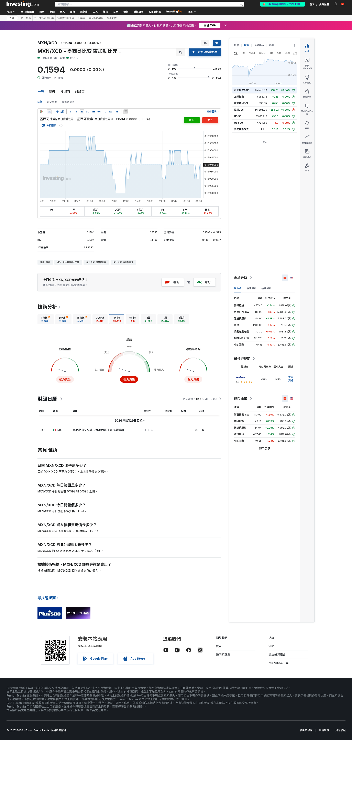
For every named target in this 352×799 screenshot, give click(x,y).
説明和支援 (223, 654)
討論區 (80, 92)
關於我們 (221, 637)
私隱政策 (324, 730)
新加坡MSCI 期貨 (243, 103)
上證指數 (239, 96)
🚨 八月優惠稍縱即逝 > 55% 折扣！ (282, 4)
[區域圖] (49, 111)
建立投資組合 (277, 654)
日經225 (239, 109)
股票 (271, 45)
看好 (208, 282)
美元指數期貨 (96, 18)
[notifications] (335, 4)
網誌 (271, 637)
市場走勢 (240, 278)
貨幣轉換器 (68, 101)
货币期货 (112, 18)
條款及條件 (306, 730)
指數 (246, 45)
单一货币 (26, 18)
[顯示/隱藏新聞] (125, 111)
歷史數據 (52, 101)
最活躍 (237, 288)
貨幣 (236, 45)
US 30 (237, 116)
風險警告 (340, 730)
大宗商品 (259, 45)
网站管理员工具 (278, 663)
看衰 (176, 282)
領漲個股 (251, 288)
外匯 (11, 18)
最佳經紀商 (242, 359)
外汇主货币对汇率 (44, 18)
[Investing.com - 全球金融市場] (23, 4)
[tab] (45, 319)
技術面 (65, 92)
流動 (271, 646)
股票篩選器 (155, 11)
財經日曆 (138, 11)
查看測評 (290, 379)
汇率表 (81, 18)
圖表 (52, 92)
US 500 (238, 122)
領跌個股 (266, 288)
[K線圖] (41, 111)
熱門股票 (240, 398)
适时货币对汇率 (65, 18)
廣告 (219, 646)
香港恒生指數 (241, 90)
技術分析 (47, 307)
